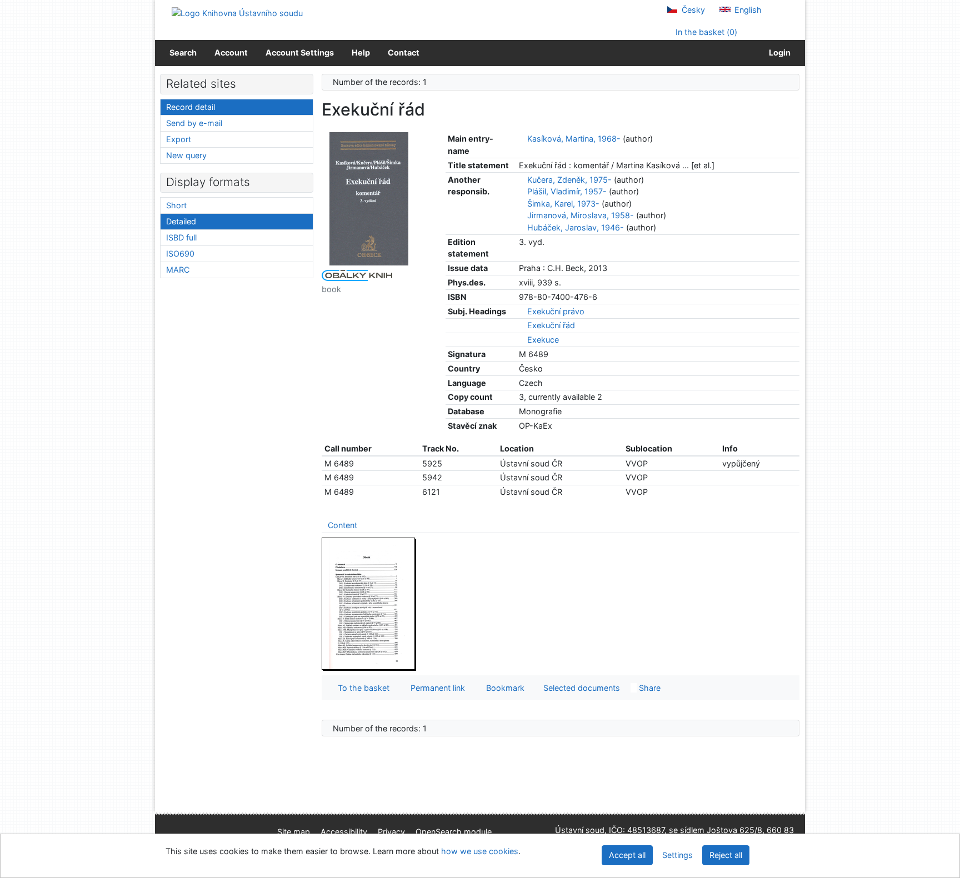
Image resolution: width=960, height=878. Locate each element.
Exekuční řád (551, 325)
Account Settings (300, 52)
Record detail (190, 107)
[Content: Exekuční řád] (369, 603)
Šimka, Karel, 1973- (563, 203)
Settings (677, 855)
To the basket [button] (361, 688)
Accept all (627, 855)
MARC (177, 269)
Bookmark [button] (503, 688)
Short (176, 205)
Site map (293, 831)
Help (361, 52)
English (747, 9)
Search (183, 52)
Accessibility (344, 831)
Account (231, 52)
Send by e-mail (194, 123)
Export (178, 139)
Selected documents (580, 688)
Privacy (391, 831)
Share (649, 688)
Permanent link (435, 688)
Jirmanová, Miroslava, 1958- (580, 215)
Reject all (725, 855)
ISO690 (180, 253)
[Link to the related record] (522, 138)
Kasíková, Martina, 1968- (574, 138)
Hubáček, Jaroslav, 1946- (575, 227)
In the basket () (705, 32)
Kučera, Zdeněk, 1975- (569, 179)
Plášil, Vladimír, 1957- (567, 191)
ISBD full (181, 237)
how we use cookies (479, 851)
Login (778, 52)
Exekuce (543, 339)
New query (186, 155)
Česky (692, 9)
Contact (403, 52)
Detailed (181, 221)
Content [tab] (342, 525)
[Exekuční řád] (369, 198)
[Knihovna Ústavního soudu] (237, 12)
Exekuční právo (555, 311)
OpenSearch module (454, 831)
